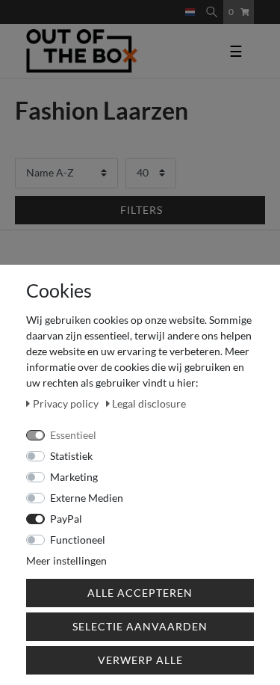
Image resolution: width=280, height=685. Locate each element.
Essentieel (73, 434)
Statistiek (71, 455)
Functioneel (77, 539)
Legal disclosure (149, 403)
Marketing (74, 476)
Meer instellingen (66, 560)
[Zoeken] (211, 12)
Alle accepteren (140, 592)
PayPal (66, 518)
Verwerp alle (140, 660)
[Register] (174, 5)
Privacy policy (67, 403)
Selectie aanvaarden (140, 626)
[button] (140, 210)
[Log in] (163, 5)
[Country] (190, 12)
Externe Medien (86, 497)
